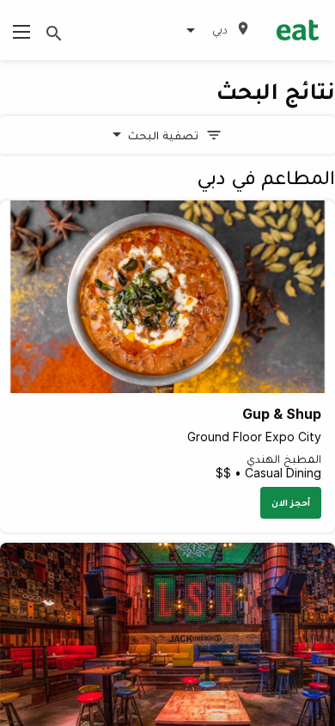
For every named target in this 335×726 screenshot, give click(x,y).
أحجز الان (290, 502)
